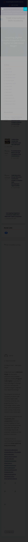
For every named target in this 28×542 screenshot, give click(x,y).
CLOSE (25, 9)
